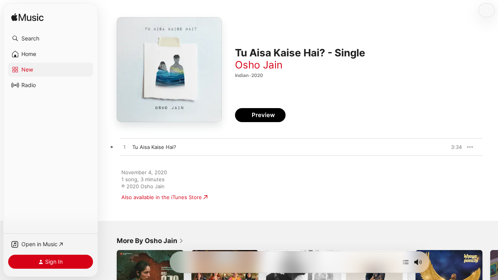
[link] (150, 240)
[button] (51, 38)
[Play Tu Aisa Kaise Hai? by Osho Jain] (124, 147)
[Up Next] (405, 262)
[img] (27, 17)
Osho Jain (258, 65)
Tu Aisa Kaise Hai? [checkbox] (154, 147)
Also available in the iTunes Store (161, 197)
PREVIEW (453, 147)
